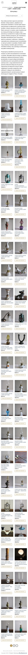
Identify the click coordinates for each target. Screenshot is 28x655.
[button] (2, 2)
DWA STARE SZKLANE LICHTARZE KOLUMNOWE (20, 587)
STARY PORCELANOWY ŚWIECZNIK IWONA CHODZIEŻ (20, 279)
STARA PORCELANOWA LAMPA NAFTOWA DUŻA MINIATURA (6, 635)
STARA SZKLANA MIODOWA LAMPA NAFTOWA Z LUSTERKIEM (19, 161)
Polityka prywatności (19, 650)
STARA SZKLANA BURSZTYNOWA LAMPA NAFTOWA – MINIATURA (7, 347)
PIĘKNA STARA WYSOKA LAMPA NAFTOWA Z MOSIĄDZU (7, 611)
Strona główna (7, 7)
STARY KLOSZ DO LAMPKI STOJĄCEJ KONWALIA (5, 115)
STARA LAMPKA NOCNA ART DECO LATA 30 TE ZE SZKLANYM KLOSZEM (21, 563)
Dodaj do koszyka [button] (6, 94)
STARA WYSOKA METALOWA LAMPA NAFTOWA (5, 491)
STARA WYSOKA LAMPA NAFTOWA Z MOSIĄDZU (20, 114)
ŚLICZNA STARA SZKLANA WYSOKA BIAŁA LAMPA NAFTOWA (21, 395)
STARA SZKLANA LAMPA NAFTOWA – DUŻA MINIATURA (20, 635)
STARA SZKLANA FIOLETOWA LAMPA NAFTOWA (19, 233)
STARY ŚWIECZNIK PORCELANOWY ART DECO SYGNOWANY (6, 539)
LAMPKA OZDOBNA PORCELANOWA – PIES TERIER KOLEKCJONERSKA (6, 587)
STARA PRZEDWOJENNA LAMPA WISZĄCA (7, 324)
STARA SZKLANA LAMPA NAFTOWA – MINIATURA (20, 490)
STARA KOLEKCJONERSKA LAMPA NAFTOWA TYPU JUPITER (6, 515)
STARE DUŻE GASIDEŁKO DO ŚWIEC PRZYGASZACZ (20, 466)
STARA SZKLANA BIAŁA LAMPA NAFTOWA (20, 138)
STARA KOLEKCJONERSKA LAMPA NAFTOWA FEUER (21, 186)
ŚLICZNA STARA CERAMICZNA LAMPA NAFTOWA (6, 371)
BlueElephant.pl (23, 653)
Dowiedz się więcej (6, 142)
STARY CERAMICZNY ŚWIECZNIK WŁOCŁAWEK (7, 302)
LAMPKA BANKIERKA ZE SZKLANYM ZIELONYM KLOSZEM (20, 539)
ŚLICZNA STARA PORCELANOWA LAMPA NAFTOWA (20, 209)
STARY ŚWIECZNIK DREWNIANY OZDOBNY (6, 562)
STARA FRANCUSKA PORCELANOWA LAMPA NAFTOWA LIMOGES (20, 91)
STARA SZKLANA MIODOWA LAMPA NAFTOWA (5, 209)
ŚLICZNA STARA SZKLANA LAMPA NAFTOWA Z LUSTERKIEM (5, 466)
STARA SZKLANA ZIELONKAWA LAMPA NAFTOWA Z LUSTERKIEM (20, 515)
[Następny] (17, 645)
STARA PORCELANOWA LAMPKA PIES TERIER (20, 302)
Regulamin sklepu (8, 650)
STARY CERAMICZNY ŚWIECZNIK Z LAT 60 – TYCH (20, 347)
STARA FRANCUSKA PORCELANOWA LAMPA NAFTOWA (6, 233)
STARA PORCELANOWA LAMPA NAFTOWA (6, 256)
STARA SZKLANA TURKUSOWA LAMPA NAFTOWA (6, 418)
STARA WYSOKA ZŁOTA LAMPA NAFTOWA (6, 90)
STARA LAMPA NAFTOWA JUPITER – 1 (7, 185)
